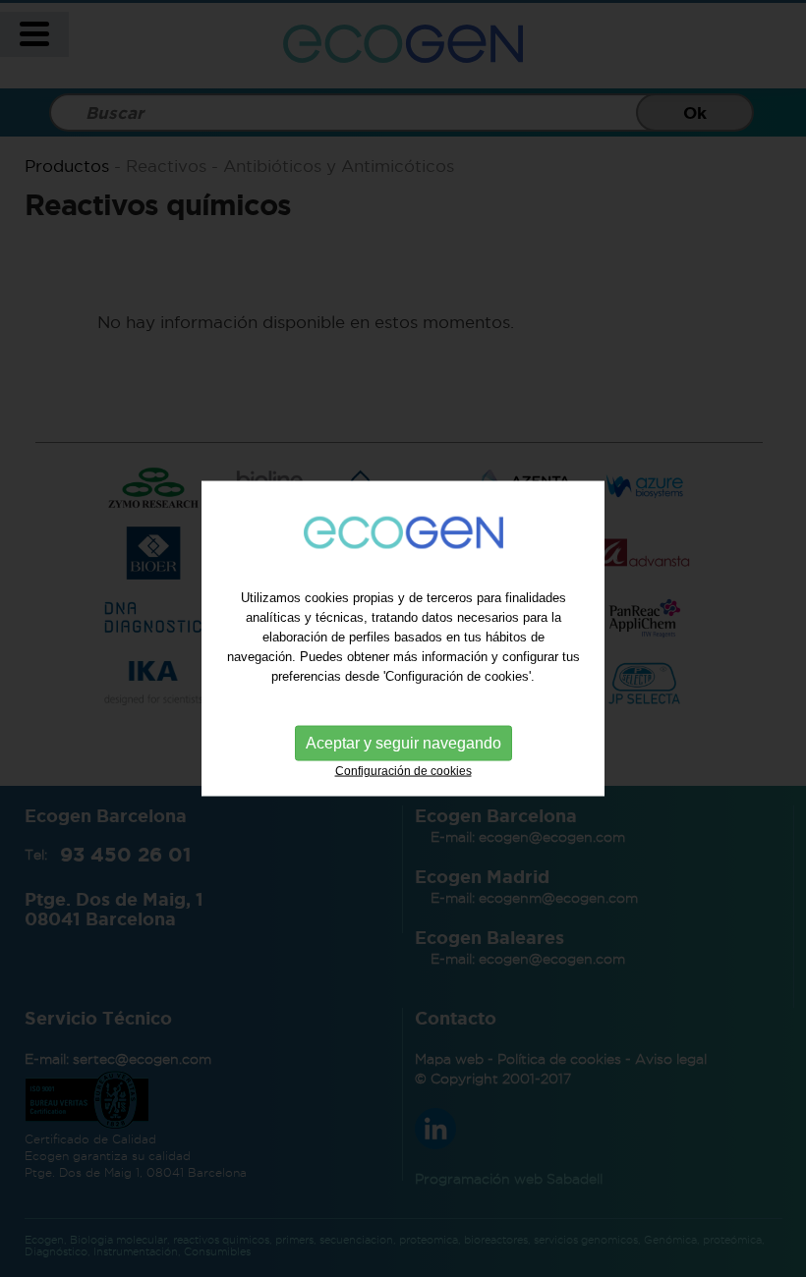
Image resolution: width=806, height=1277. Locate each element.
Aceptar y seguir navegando (403, 742)
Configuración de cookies (403, 770)
